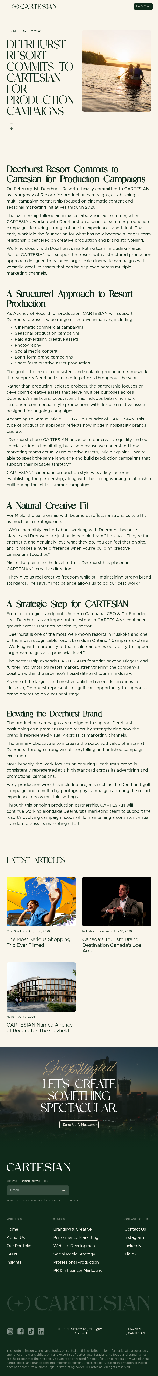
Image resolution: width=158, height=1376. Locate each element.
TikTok (130, 1254)
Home (12, 1229)
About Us (16, 1238)
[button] (7, 6)
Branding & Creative (72, 1229)
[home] (34, 6)
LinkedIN (132, 1246)
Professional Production (76, 1262)
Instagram (134, 1238)
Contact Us (135, 1229)
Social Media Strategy (74, 1254)
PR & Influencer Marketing (77, 1271)
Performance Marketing (75, 1238)
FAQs (12, 1254)
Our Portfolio (19, 1246)
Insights (14, 1262)
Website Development (74, 1246)
